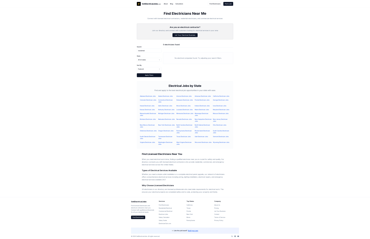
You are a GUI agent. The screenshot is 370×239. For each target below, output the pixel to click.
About (166, 4)
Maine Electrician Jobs (202, 109)
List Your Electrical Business (185, 35)
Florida (189, 211)
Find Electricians (215, 4)
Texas (188, 208)
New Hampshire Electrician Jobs (203, 120)
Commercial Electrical (165, 211)
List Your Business (220, 211)
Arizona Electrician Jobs (184, 96)
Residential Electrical (165, 208)
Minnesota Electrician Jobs (184, 113)
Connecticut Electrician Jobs (165, 101)
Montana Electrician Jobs (148, 119)
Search (139, 47)
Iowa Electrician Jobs (219, 106)
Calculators (179, 4)
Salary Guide (163, 220)
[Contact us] (238, 236)
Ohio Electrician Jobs (219, 125)
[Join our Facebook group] (235, 236)
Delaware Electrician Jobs (184, 100)
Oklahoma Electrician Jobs (148, 131)
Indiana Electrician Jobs (202, 106)
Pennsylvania (191, 220)
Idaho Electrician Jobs (165, 106)
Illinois (188, 217)
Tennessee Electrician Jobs (165, 137)
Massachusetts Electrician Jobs (148, 114)
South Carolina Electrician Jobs (221, 131)
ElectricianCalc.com (165, 223)
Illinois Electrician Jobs (183, 106)
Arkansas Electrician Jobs (203, 96)
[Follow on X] (232, 236)
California (190, 205)
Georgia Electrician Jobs (220, 100)
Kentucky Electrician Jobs (166, 109)
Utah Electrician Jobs (201, 136)
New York (190, 214)
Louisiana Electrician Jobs (184, 109)
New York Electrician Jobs (166, 125)
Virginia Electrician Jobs (147, 142)
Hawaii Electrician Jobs (147, 106)
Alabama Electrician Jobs (148, 96)
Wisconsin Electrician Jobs (203, 142)
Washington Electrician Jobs (165, 143)
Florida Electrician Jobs (202, 100)
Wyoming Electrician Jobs (221, 142)
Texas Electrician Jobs (183, 136)
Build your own (193, 230)
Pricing (216, 208)
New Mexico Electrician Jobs (147, 126)
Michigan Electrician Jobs (166, 113)
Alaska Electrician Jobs (165, 96)
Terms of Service (219, 217)
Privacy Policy (218, 220)
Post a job (228, 4)
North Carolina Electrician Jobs (184, 126)
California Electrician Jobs (221, 96)
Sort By (139, 65)
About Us (217, 205)
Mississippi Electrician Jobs (201, 114)
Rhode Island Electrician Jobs (202, 131)
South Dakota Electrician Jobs (147, 137)
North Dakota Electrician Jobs (202, 126)
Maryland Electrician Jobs (221, 109)
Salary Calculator (164, 217)
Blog (171, 4)
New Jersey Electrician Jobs (220, 120)
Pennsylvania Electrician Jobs (184, 131)
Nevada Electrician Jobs (184, 119)
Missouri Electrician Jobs (221, 113)
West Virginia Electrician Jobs (184, 143)
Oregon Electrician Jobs (166, 131)
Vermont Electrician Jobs (221, 136)
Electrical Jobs (163, 214)
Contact (216, 214)
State (138, 56)
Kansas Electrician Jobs (147, 109)
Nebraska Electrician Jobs (166, 119)
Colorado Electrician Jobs (148, 100)
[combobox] (149, 60)
